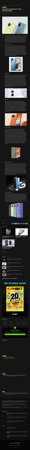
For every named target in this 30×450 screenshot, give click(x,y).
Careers (14, 445)
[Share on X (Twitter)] (3, 15)
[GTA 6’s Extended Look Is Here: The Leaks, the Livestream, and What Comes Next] (15, 385)
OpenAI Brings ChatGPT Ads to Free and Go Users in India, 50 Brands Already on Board (17, 413)
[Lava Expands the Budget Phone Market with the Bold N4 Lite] (8, 231)
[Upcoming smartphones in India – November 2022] (15, 33)
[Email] (3, 45)
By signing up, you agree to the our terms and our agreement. (15, 336)
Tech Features (6, 358)
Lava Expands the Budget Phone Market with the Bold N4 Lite (8, 236)
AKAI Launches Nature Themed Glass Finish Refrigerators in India (7, 248)
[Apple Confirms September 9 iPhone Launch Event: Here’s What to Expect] (15, 367)
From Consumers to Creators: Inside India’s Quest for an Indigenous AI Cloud (16, 417)
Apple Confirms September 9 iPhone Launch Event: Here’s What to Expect (14, 375)
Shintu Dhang (10, 358)
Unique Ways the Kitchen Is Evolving (9, 357)
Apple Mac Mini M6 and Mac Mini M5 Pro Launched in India (21, 236)
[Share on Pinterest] (5, 15)
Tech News (5, 376)
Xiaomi (8, 220)
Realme (5, 220)
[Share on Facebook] (2, 15)
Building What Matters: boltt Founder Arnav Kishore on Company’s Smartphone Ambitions (17, 432)
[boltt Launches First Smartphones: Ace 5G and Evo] (4, 271)
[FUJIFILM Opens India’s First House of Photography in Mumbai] (4, 275)
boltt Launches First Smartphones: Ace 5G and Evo (13, 270)
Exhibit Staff (9, 376)
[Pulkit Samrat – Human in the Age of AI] (4, 428)
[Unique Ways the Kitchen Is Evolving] (15, 349)
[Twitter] (3, 39)
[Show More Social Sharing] (6, 15)
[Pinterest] (3, 43)
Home (2, 5)
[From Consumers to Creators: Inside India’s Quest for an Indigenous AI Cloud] (4, 418)
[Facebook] (3, 37)
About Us (11, 445)
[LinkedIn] (3, 41)
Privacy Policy (19, 336)
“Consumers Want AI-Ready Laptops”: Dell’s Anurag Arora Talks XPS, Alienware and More (17, 436)
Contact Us (18, 445)
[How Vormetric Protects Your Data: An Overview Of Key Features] (4, 422)
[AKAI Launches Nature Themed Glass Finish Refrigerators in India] (8, 242)
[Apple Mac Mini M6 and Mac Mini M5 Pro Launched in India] (21, 231)
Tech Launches (5, 5)
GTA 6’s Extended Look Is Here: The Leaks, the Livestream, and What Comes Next (15, 393)
